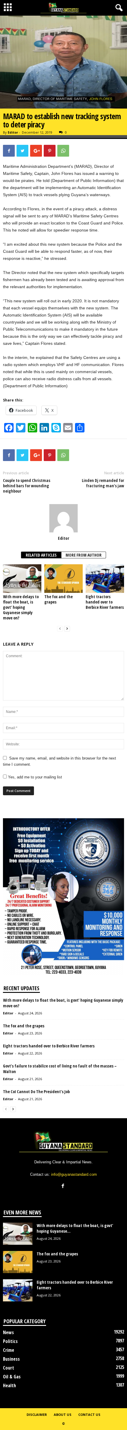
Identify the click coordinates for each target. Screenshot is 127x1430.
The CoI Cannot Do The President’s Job (36, 1091)
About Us (62, 1414)
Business (11, 1359)
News (8, 1332)
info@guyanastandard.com (74, 1174)
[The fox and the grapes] (63, 578)
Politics (10, 1341)
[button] (117, 7)
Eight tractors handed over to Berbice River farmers (105, 602)
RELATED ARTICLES (41, 555)
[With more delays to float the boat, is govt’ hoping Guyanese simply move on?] (22, 578)
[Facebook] (63, 1186)
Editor (13, 132)
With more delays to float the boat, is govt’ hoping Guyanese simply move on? (21, 607)
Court (8, 1368)
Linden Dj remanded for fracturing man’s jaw (103, 483)
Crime (8, 1350)
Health (9, 1385)
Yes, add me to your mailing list (34, 777)
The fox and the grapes (58, 599)
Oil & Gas (12, 1376)
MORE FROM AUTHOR (84, 555)
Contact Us (89, 1414)
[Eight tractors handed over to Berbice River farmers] (105, 578)
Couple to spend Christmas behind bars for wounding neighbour (26, 486)
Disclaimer (37, 1414)
